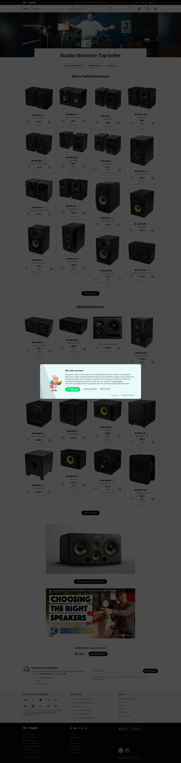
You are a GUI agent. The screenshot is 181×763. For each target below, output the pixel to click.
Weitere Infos (105, 389)
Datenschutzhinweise (128, 395)
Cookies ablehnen (90, 389)
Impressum (115, 395)
